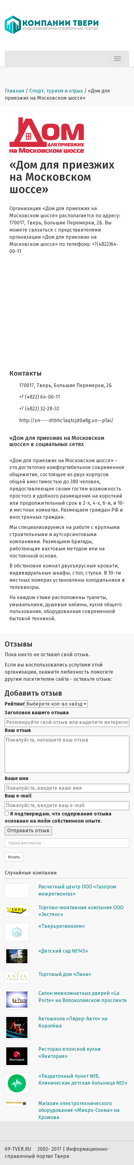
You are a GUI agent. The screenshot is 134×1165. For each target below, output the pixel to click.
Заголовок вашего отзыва (37, 713)
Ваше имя (16, 778)
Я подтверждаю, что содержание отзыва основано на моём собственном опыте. (58, 817)
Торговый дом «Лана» (64, 974)
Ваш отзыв (18, 730)
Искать (14, 857)
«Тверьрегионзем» (61, 926)
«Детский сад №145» (63, 951)
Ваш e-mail (18, 796)
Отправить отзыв (28, 830)
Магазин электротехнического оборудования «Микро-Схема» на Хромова (79, 1110)
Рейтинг (15, 704)
